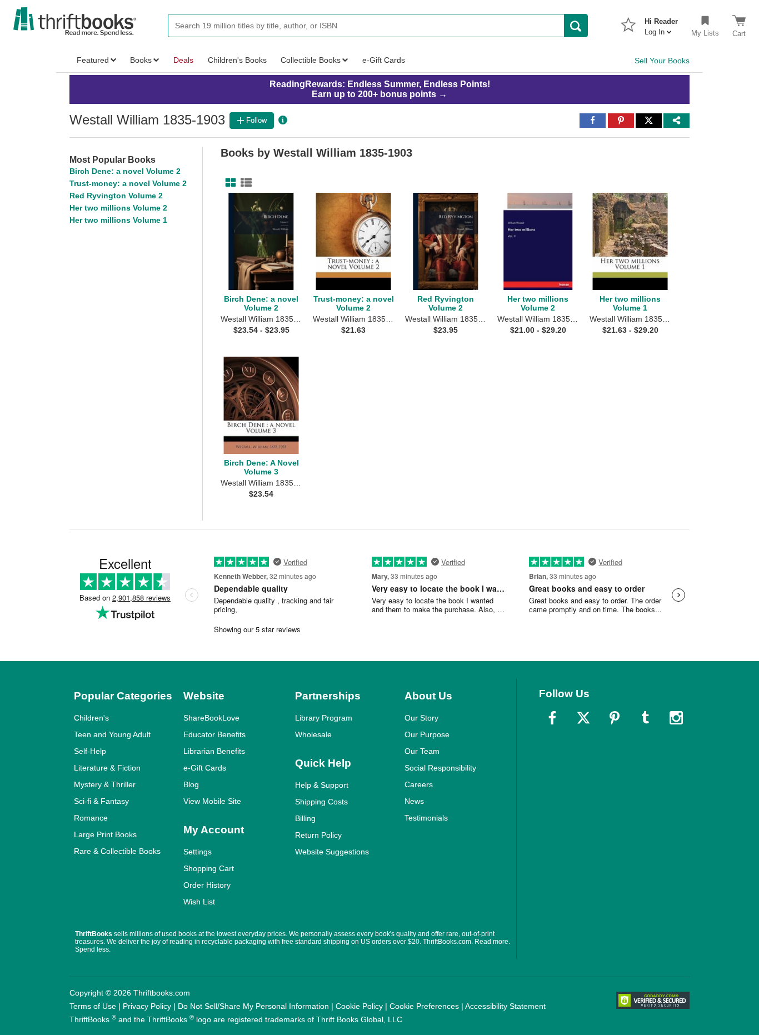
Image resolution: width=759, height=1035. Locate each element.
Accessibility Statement (505, 1006)
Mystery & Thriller (105, 784)
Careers (419, 784)
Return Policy (318, 835)
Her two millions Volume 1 (118, 220)
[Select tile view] (244, 183)
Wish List (199, 901)
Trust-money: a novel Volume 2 (128, 183)
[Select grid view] (228, 183)
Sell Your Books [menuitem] (662, 60)
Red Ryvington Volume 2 (116, 195)
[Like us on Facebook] (552, 717)
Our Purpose (427, 734)
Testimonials (426, 817)
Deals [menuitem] (183, 60)
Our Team (422, 751)
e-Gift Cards (204, 767)
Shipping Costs (321, 801)
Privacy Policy (147, 1006)
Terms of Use (92, 1006)
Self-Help (90, 751)
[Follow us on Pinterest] (614, 717)
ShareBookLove (211, 717)
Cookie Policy (359, 1006)
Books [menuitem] (141, 60)
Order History (207, 885)
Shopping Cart (208, 868)
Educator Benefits (214, 734)
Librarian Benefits (214, 751)
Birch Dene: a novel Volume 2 (125, 171)
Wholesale (313, 734)
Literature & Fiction (107, 767)
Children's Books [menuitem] (237, 60)
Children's (91, 717)
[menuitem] (661, 23)
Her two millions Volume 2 (118, 207)
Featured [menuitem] (93, 60)
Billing (305, 818)
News (414, 801)
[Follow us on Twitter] (583, 717)
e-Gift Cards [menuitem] (383, 60)
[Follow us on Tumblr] (645, 717)
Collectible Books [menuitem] (311, 60)
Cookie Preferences (424, 1006)
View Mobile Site (212, 801)
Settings (197, 851)
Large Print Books (105, 834)
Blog (191, 784)
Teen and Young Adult (112, 734)
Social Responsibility (440, 767)
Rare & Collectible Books (117, 851)
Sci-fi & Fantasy (101, 801)
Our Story (421, 717)
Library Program (323, 717)
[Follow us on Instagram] (676, 717)
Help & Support (321, 785)
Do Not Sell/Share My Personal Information (253, 1006)
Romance (91, 817)
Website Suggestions (332, 851)
